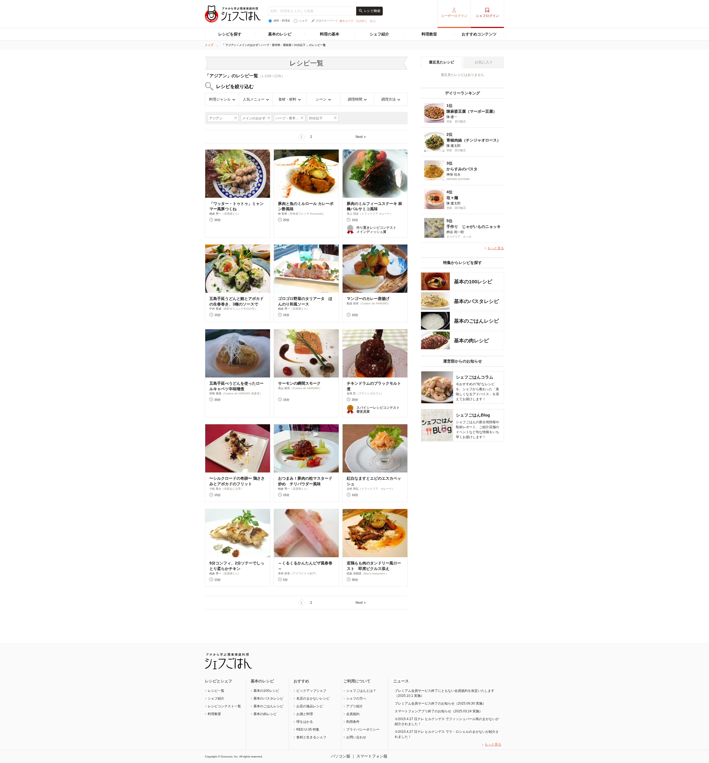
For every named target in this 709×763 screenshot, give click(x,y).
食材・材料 (287, 99)
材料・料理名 (282, 20)
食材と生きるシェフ (311, 737)
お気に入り (484, 62)
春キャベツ (346, 20)
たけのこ (361, 20)
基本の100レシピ (266, 691)
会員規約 (352, 714)
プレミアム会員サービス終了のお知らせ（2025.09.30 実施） (440, 703)
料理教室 (429, 34)
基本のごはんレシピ (268, 706)
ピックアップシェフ (311, 691)
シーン (321, 99)
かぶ (373, 20)
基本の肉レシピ (265, 714)
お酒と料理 (304, 714)
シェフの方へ (356, 698)
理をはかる (304, 722)
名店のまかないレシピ (313, 698)
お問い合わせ (356, 737)
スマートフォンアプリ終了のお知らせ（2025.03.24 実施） (438, 711)
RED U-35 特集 (307, 729)
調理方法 (388, 99)
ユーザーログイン (454, 16)
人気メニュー (253, 99)
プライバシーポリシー (362, 729)
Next (359, 137)
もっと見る (495, 248)
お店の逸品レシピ (309, 706)
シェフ (303, 20)
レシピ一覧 (216, 691)
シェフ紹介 (379, 34)
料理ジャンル (220, 99)
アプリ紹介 (354, 706)
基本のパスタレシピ (268, 698)
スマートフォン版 (371, 756)
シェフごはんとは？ (361, 691)
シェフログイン (487, 16)
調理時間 (355, 99)
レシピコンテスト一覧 (224, 706)
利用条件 (352, 722)
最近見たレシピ (441, 62)
